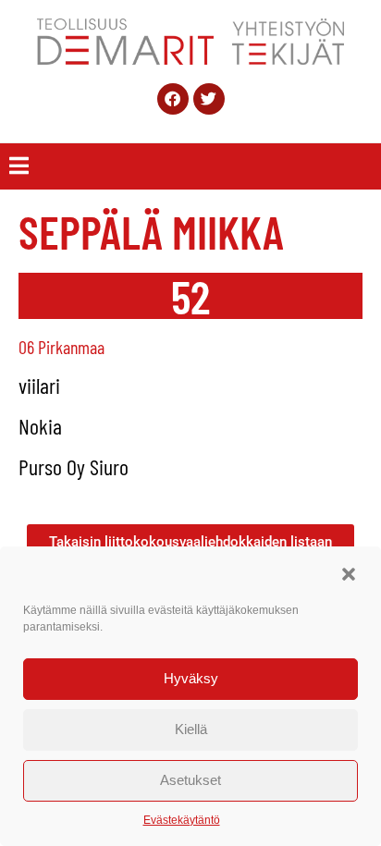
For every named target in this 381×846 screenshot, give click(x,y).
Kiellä (191, 729)
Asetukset (190, 780)
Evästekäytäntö (181, 820)
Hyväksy (191, 678)
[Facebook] (173, 99)
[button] (348, 574)
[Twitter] (209, 99)
